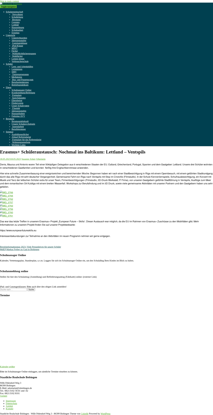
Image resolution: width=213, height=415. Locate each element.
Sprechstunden (19, 98)
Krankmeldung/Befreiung (23, 92)
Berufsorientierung (20, 82)
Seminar (9, 132)
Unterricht (10, 35)
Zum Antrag (5, 282)
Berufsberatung (19, 129)
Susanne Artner (28, 159)
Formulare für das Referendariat (26, 139)
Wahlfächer (17, 56)
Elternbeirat (17, 100)
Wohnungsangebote (21, 142)
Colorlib (84, 413)
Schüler (9, 64)
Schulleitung (17, 17)
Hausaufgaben (18, 113)
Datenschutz (11, 403)
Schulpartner (17, 30)
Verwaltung (17, 14)
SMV (14, 72)
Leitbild (15, 25)
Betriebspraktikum (20, 85)
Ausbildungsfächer (20, 134)
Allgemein (40, 159)
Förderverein (17, 103)
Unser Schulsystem (20, 105)
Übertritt (16, 108)
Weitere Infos (6, 265)
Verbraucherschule (20, 61)
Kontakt (9, 408)
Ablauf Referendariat (21, 137)
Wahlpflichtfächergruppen (24, 53)
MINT (15, 48)
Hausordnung (18, 27)
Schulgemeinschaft (14, 12)
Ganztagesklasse (19, 43)
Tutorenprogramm (20, 74)
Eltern (8, 87)
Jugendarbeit (18, 126)
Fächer (15, 51)
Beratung (16, 19)
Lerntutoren (17, 69)
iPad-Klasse (17, 45)
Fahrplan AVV (18, 116)
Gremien (16, 22)
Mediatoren (17, 77)
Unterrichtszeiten (19, 38)
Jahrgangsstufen (19, 40)
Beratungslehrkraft (20, 121)
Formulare (17, 95)
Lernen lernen (18, 59)
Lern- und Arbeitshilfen (22, 66)
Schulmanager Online (21, 90)
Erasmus (15, 32)
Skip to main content (9, 1)
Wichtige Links (19, 145)
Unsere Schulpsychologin (23, 124)
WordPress (105, 413)
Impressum (11, 401)
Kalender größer (7, 366)
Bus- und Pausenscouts (22, 79)
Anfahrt (3, 396)
